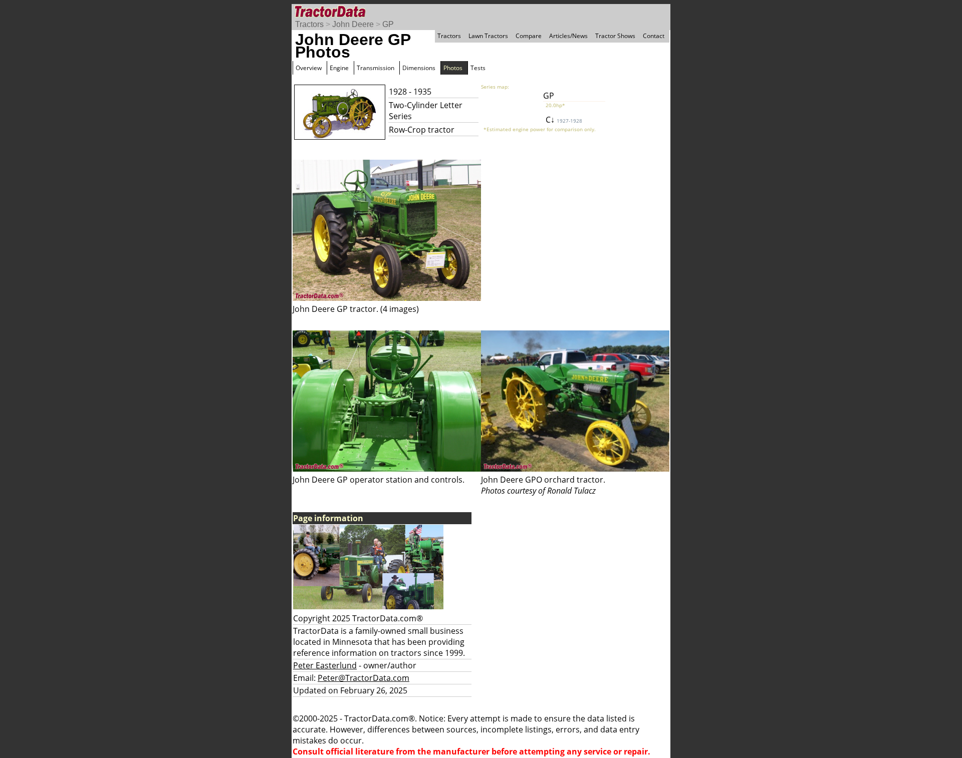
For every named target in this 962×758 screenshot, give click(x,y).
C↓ (564, 119)
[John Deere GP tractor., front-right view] (387, 297)
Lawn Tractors (488, 36)
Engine (339, 68)
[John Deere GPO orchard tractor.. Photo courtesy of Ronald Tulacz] (575, 468)
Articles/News (568, 36)
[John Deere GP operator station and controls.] (387, 468)
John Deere (353, 24)
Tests (478, 68)
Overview (309, 68)
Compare (529, 36)
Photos (452, 68)
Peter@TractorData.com (363, 677)
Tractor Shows (615, 36)
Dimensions (418, 68)
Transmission (375, 68)
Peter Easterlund (325, 665)
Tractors (309, 24)
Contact (653, 36)
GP (388, 24)
